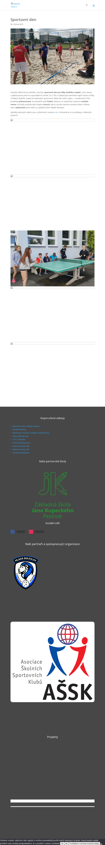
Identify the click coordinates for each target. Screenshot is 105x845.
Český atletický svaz (20, 436)
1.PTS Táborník (18, 439)
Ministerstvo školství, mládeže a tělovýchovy (30, 433)
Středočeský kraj (19, 429)
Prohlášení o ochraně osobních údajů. (84, 843)
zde (56, 112)
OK (62, 843)
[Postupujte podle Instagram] (31, 532)
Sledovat (20, 531)
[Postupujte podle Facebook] (12, 532)
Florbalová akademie (21, 453)
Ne (67, 843)
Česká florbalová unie (21, 443)
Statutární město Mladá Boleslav (25, 426)
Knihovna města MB (20, 449)
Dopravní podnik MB (20, 446)
